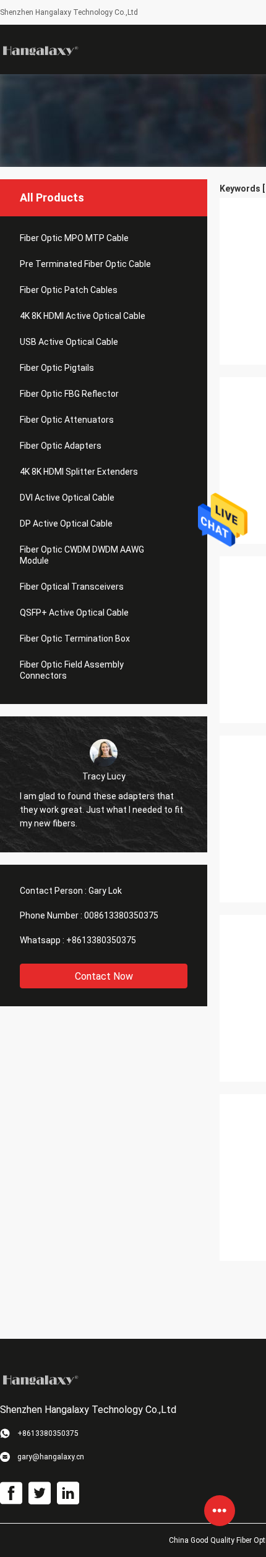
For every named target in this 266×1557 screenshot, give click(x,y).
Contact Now (104, 976)
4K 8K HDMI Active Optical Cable (82, 316)
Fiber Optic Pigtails (57, 368)
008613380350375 (121, 915)
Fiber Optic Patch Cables (69, 290)
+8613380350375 (101, 940)
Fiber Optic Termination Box (75, 638)
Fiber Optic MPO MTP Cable (74, 238)
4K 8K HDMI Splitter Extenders (79, 472)
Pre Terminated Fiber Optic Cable (85, 264)
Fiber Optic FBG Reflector (69, 394)
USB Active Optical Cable (69, 342)
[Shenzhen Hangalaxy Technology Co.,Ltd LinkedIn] (68, 1493)
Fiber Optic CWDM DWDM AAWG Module (82, 555)
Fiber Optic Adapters (60, 446)
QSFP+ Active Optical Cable (74, 612)
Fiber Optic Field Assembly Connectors (72, 670)
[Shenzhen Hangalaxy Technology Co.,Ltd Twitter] (39, 1493)
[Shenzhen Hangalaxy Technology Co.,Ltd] (40, 49)
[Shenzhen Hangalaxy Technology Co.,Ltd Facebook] (11, 1493)
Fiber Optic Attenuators (67, 420)
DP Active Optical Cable (66, 523)
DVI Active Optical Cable (67, 498)
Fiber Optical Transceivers (72, 587)
